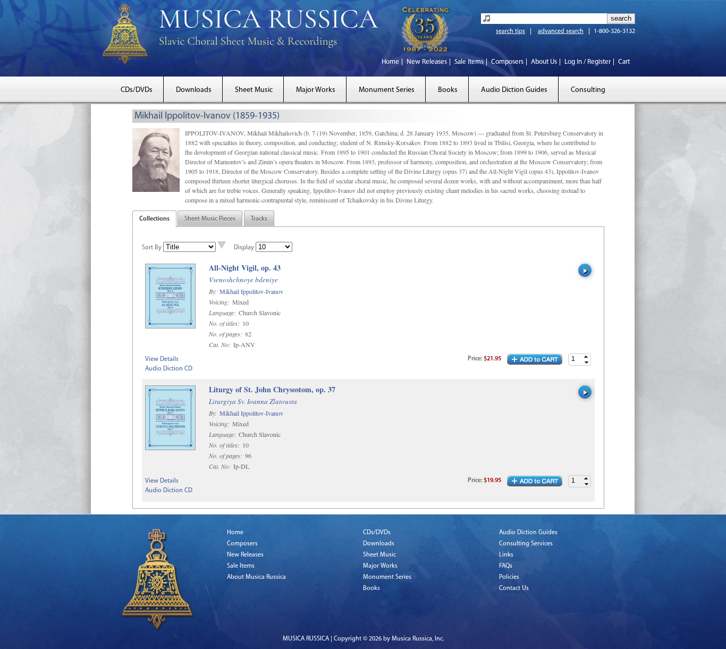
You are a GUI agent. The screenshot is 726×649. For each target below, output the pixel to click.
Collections (154, 219)
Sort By (152, 248)
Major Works (315, 90)
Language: (223, 312)
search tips (510, 31)
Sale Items (469, 61)
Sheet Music (254, 90)
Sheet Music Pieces (209, 219)
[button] (586, 357)
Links (506, 555)
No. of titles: (225, 323)
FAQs (505, 566)
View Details (162, 359)
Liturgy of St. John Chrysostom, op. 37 (272, 389)
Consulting (588, 90)
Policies (509, 577)
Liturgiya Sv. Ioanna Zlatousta (253, 401)
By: (213, 291)
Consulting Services (526, 544)
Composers (507, 61)
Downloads (194, 90)
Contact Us (514, 588)
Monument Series (387, 90)
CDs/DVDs (137, 90)
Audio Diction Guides (514, 90)
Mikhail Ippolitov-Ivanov (251, 291)
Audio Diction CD (168, 369)
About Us (544, 61)
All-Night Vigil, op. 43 (245, 268)
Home (390, 61)
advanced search (561, 31)
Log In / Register (587, 61)
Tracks (259, 219)
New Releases (427, 61)
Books (448, 90)
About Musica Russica (256, 577)
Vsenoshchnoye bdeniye (243, 279)
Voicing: (220, 302)
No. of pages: (226, 334)
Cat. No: (220, 344)
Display (244, 248)
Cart (624, 61)
